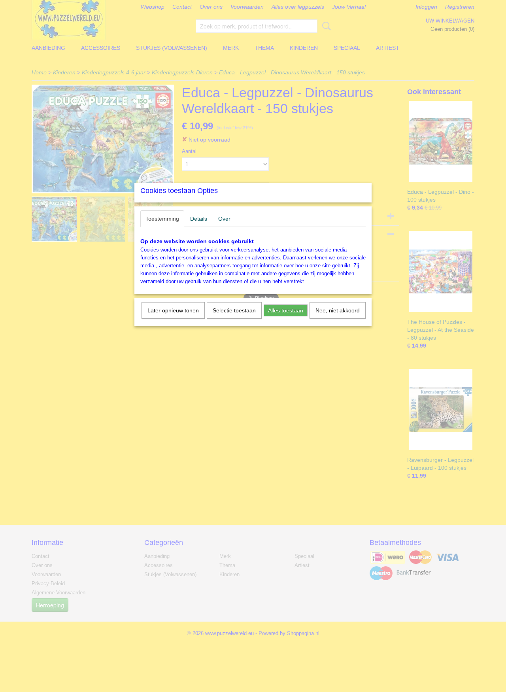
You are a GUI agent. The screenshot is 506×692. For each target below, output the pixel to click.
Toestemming (162, 219)
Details (198, 219)
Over (224, 219)
